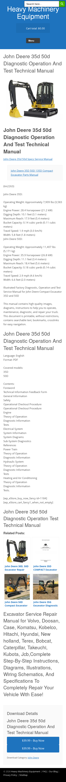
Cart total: (35, 28)
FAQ (44, 771)
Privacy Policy (10, 775)
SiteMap (23, 775)
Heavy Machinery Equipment (33, 12)
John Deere (33, 757)
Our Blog (53, 771)
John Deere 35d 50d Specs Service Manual (27, 159)
